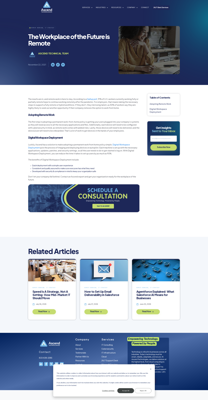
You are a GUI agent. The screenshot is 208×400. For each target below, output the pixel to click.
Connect (145, 7)
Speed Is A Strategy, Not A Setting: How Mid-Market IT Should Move (51, 295)
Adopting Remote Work (160, 104)
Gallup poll (92, 99)
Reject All (143, 391)
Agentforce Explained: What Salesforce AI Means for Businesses (155, 295)
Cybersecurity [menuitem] (108, 349)
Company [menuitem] (82, 339)
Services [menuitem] (79, 349)
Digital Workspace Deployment (158, 110)
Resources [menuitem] (80, 361)
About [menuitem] (78, 345)
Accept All (125, 391)
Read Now (42, 312)
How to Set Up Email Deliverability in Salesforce (101, 293)
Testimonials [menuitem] (80, 353)
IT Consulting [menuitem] (107, 345)
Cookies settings (108, 391)
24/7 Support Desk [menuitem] (110, 361)
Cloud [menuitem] (104, 357)
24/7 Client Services (161, 7)
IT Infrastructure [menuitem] (109, 353)
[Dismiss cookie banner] (150, 369)
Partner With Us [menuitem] (82, 357)
